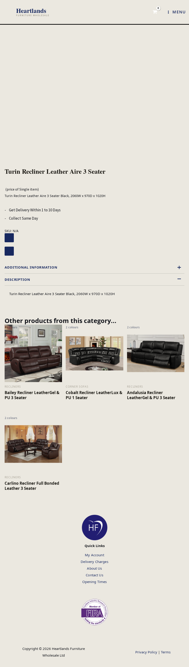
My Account (94, 555)
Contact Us (94, 575)
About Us (94, 568)
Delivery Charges (94, 561)
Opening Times (94, 581)
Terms (166, 652)
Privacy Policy (146, 652)
